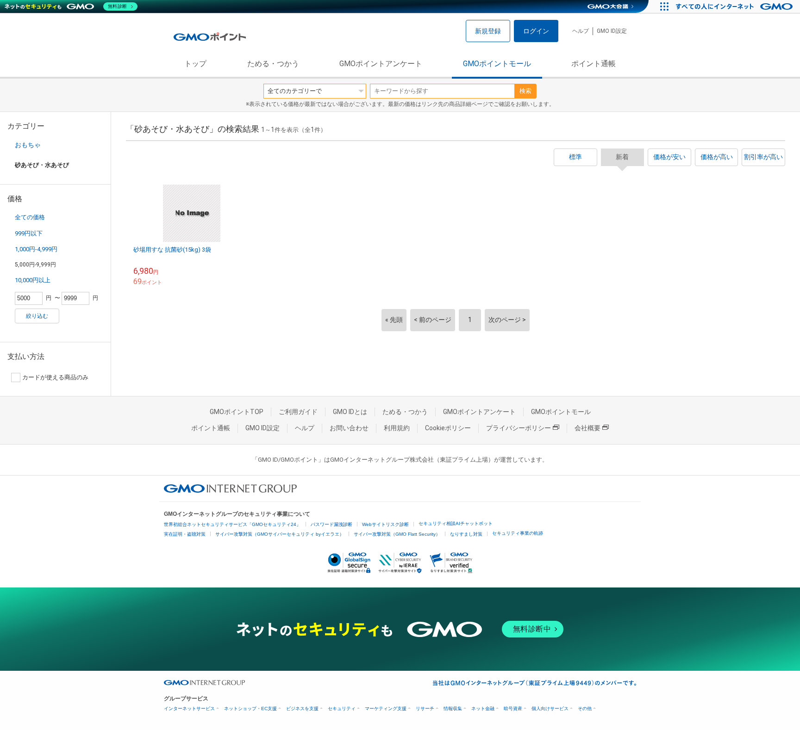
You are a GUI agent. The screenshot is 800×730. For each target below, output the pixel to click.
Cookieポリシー (448, 428)
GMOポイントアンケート (380, 63)
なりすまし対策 (466, 534)
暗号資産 (513, 708)
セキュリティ (342, 708)
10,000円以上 (32, 280)
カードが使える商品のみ (55, 377)
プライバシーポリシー (518, 428)
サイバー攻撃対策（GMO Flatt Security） (397, 534)
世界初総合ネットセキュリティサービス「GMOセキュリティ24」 (232, 524)
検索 (525, 90)
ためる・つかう (273, 63)
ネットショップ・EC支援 (250, 708)
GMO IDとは (350, 411)
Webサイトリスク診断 (385, 524)
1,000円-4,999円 (36, 249)
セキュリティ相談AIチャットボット (456, 523)
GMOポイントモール (497, 63)
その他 (585, 708)
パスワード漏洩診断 (331, 524)
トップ (195, 63)
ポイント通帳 (593, 63)
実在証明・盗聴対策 (185, 534)
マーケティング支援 (385, 708)
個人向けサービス (550, 708)
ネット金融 (482, 708)
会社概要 (587, 428)
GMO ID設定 (612, 31)
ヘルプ (580, 31)
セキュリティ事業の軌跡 (517, 533)
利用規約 (397, 428)
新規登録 (488, 31)
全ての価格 (30, 217)
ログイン (536, 31)
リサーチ (425, 708)
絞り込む (37, 316)
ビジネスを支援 (302, 708)
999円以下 (29, 233)
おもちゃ (28, 144)
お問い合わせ (349, 428)
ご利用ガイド (298, 411)
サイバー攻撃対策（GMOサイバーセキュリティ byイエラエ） (279, 534)
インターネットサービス (189, 708)
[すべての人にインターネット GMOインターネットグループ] (735, 6)
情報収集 (453, 708)
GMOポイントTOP (236, 411)
